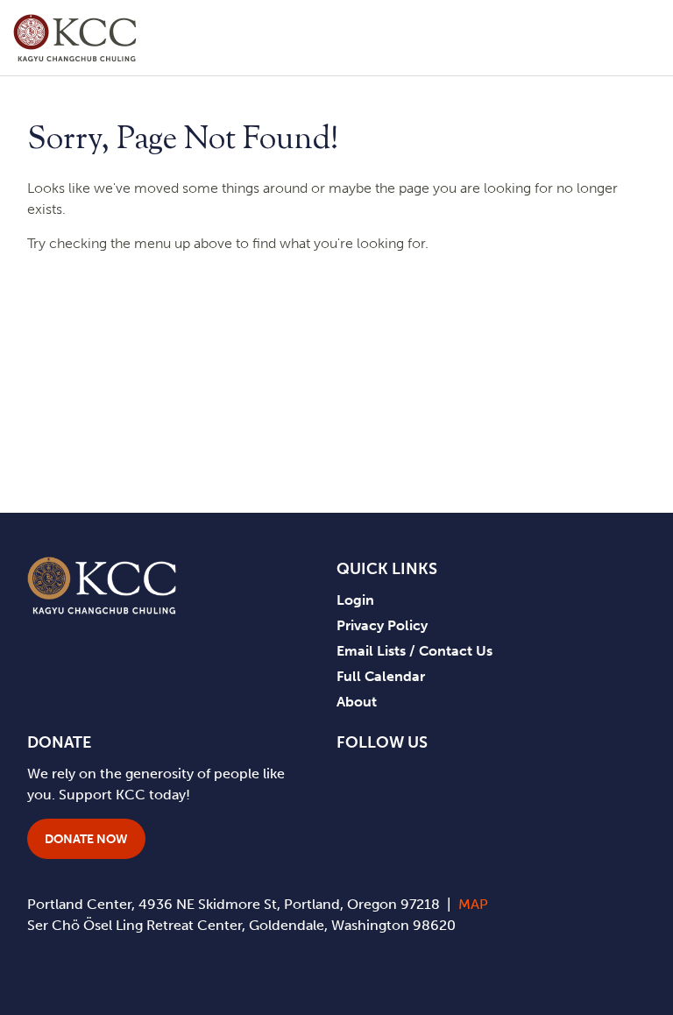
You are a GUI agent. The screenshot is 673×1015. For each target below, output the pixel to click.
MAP (473, 904)
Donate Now (86, 839)
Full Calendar (380, 676)
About (356, 701)
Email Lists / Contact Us (414, 650)
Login (355, 600)
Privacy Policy (382, 625)
